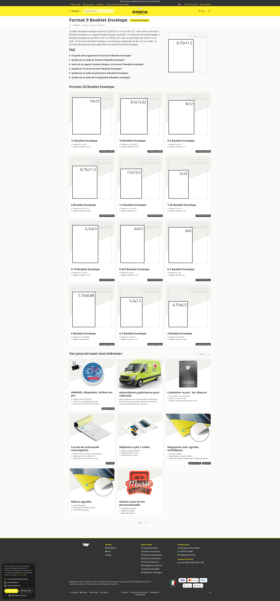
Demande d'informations (189, 548)
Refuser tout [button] (26, 591)
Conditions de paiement (139, 592)
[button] (5, 579)
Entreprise (111, 548)
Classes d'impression (152, 558)
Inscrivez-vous (192, 4)
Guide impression (150, 548)
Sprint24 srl (73, 582)
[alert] (18, 581)
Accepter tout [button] (11, 591)
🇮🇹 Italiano (83, 592)
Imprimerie (89, 4)
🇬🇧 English (104, 592)
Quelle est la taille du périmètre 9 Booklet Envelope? (99, 73)
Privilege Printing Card (152, 565)
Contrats (125, 592)
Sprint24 (140, 11)
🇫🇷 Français (94, 592)
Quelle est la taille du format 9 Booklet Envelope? (98, 60)
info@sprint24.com (187, 555)
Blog (109, 555)
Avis (109, 551)
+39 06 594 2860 (186, 551)
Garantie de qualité (151, 569)
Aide (202, 11)
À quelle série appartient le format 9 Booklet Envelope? (101, 55)
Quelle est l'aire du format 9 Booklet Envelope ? (97, 68)
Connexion (206, 4)
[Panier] (209, 11)
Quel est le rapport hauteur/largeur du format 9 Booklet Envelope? (107, 64)
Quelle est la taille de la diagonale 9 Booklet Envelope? (100, 77)
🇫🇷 (179, 4)
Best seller (76, 4)
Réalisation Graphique (152, 572)
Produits (75, 11)
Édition (101, 4)
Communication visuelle (118, 4)
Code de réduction (151, 562)
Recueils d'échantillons (152, 555)
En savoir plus (22, 575)
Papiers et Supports (151, 551)
